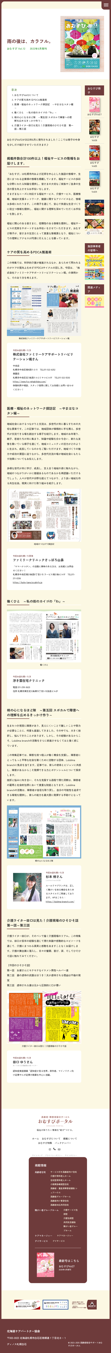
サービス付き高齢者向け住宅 (63, 1171)
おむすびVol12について (26, 95)
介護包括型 (68, 1218)
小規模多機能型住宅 (59, 1184)
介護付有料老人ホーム (60, 1175)
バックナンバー (63, 1143)
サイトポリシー (71, 1155)
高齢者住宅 (40, 1172)
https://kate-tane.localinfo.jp (27, 582)
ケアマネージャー (43, 1235)
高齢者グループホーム (60, 1196)
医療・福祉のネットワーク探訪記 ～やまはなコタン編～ (43, 106)
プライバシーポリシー (53, 1155)
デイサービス (41, 1240)
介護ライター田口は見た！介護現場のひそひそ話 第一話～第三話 (43, 127)
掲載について (70, 1138)
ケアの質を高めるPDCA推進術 (30, 99)
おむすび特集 (45, 1143)
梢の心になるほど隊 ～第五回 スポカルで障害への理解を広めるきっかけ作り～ (43, 118)
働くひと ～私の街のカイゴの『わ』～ (35, 112)
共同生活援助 (69, 1222)
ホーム (35, 1138)
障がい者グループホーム (47, 1210)
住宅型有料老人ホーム (60, 1180)
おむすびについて (51, 1138)
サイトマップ (37, 1155)
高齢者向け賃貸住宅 (59, 1200)
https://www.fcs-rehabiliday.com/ (29, 381)
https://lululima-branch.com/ (60, 901)
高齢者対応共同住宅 (59, 1204)
